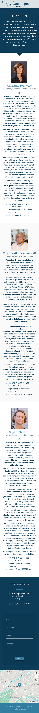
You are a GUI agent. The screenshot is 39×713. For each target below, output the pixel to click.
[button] (19, 685)
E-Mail (8, 636)
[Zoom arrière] (36, 676)
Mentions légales (19, 709)
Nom (7, 619)
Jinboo (17, 707)
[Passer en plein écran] (36, 680)
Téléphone (10, 627)
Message (9, 644)
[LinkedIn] (19, 92)
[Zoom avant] (36, 673)
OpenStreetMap (33, 702)
